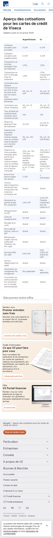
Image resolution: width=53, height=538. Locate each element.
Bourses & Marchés (15, 468)
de (4, 508)
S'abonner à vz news (13, 491)
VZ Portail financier (16, 497)
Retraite (7, 10)
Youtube (6, 516)
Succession (40, 10)
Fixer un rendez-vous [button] (14, 432)
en (27, 508)
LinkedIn (14, 516)
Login (35, 4)
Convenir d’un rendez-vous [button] (15, 336)
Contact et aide (10, 485)
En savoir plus (10, 408)
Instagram (31, 516)
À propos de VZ (13, 461)
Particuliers (10, 441)
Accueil (6, 423)
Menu (48, 3)
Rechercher (43, 4)
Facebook (22, 516)
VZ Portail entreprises (17, 503)
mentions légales (10, 531)
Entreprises (10, 448)
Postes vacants (10, 480)
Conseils (8, 455)
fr (12, 508)
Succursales (9, 474)
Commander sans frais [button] (14, 376)
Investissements (22, 10)
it (20, 508)
